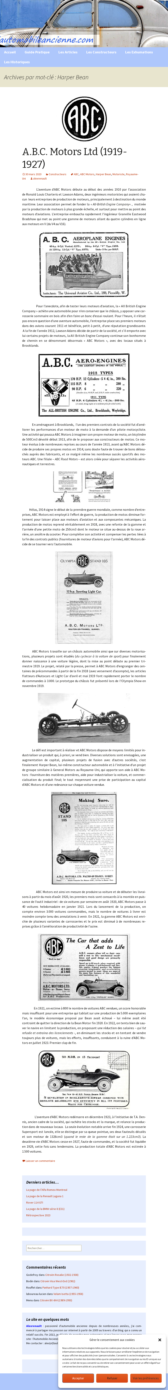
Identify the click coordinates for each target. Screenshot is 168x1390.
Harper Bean (103, 174)
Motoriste (118, 174)
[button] (160, 1340)
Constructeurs (57, 174)
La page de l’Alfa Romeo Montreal (46, 1190)
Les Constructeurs (101, 52)
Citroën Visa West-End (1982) (57, 1281)
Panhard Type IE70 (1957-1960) (60, 1287)
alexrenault (40, 178)
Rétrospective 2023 (38, 1215)
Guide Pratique (37, 52)
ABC (76, 174)
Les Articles (67, 52)
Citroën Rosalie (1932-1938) (61, 1275)
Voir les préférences (146, 1378)
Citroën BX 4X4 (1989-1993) (56, 1300)
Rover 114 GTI (34, 1202)
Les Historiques (17, 62)
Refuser (112, 1378)
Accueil (10, 52)
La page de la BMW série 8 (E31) (45, 1209)
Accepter (78, 1378)
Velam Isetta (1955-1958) (68, 1294)
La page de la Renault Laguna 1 (45, 1196)
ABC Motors (87, 174)
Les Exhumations (139, 52)
